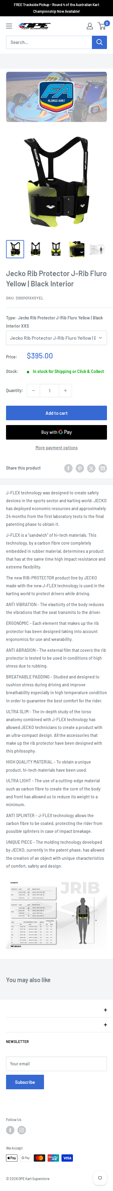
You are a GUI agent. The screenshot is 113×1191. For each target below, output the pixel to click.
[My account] (90, 26)
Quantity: (14, 390)
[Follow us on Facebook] (10, 1130)
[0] (102, 26)
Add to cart (57, 413)
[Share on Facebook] (68, 468)
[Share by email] (103, 468)
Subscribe (25, 1082)
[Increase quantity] (65, 390)
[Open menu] (9, 26)
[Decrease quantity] (33, 390)
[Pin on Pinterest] (80, 468)
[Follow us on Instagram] (21, 1130)
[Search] (99, 42)
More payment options (57, 447)
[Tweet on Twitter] (91, 468)
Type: (54, 321)
